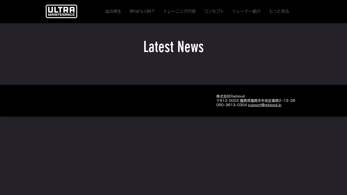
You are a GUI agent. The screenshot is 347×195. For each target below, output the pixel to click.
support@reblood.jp (264, 105)
